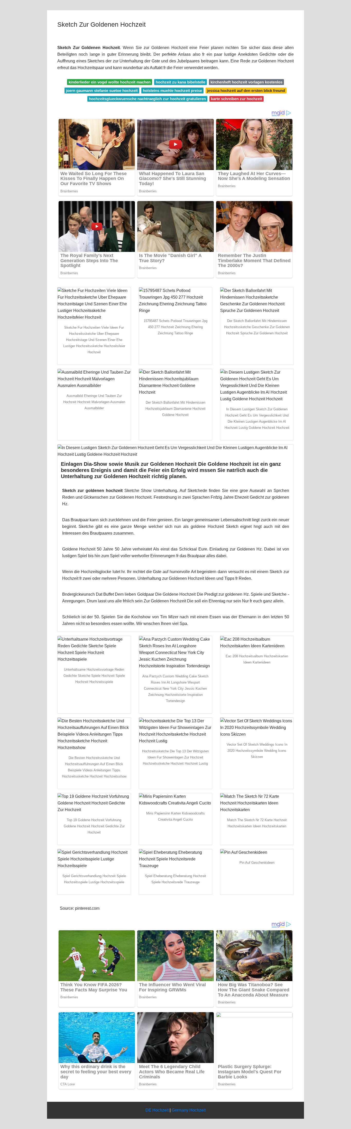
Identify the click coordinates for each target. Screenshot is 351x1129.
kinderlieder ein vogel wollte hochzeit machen (110, 82)
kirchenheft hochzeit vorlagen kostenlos (246, 82)
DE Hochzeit (157, 1110)
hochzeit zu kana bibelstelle (180, 82)
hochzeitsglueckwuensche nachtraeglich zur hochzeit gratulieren (147, 99)
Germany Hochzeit (189, 1110)
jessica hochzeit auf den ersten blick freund (246, 90)
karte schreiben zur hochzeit (236, 99)
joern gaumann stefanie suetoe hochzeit (102, 90)
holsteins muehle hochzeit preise (172, 90)
